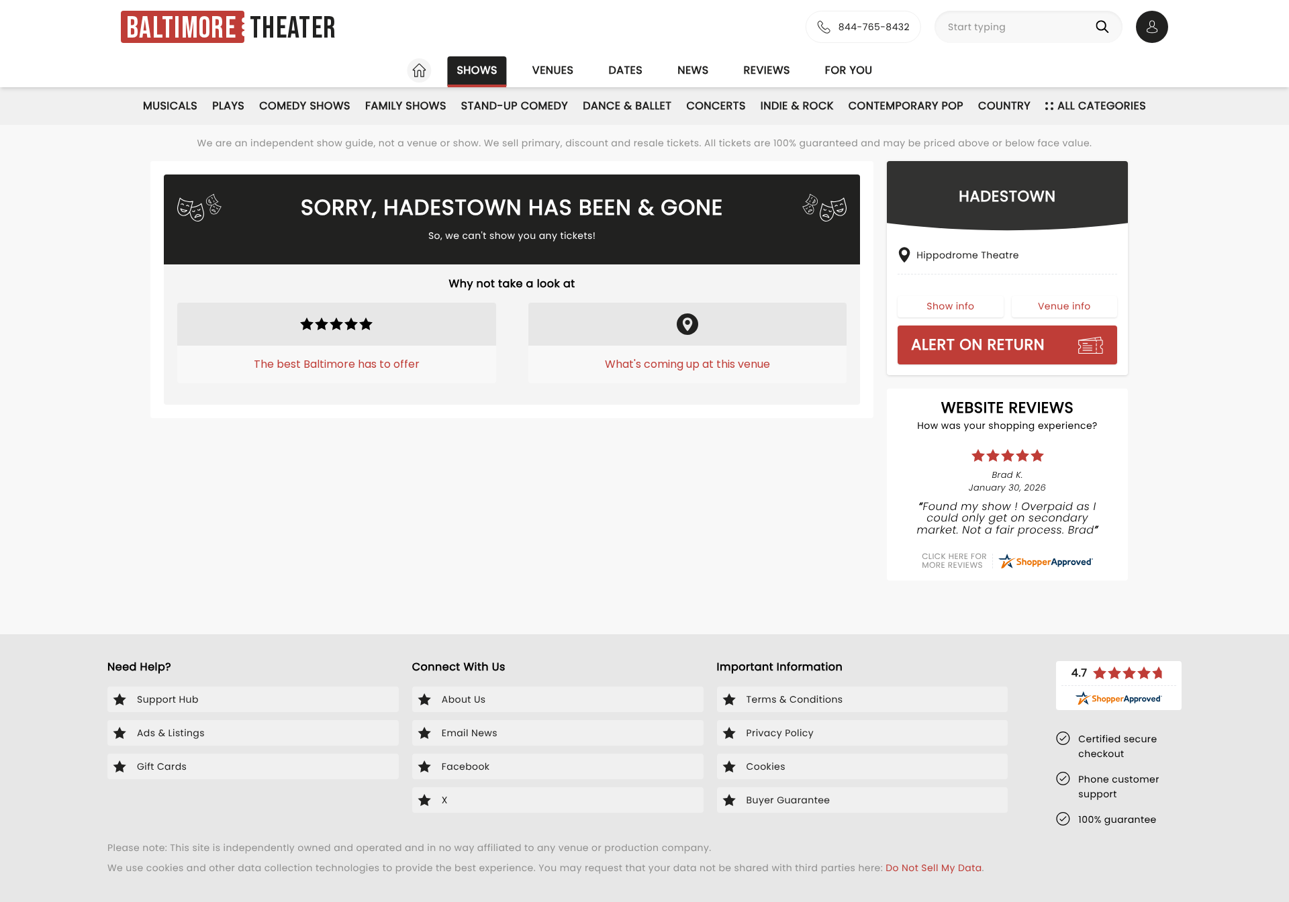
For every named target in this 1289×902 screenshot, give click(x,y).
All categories (1101, 105)
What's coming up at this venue (687, 364)
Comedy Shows (304, 105)
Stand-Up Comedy (514, 105)
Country (1004, 105)
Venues (553, 70)
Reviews (767, 70)
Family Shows (405, 105)
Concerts (715, 105)
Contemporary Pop (906, 105)
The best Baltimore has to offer (337, 364)
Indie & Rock (797, 105)
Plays (228, 105)
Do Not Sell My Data (934, 867)
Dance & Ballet (627, 105)
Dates (625, 70)
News (692, 70)
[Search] (1105, 27)
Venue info (1064, 306)
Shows (477, 70)
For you (849, 70)
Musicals (170, 105)
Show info (950, 306)
